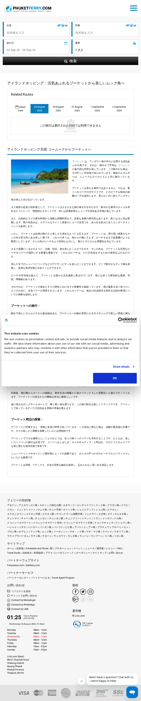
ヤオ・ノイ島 (77, 531)
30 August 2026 (58, 108)
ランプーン (97, 536)
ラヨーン (47, 536)
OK (115, 378)
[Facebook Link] (75, 592)
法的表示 (27, 552)
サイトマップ (99, 552)
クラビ (124, 505)
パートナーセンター (18, 577)
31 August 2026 (77, 108)
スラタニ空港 (33, 514)
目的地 (20, 548)
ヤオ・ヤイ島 (93, 531)
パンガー (32, 527)
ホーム (10, 548)
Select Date (22, 109)
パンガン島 (45, 527)
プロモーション (63, 548)
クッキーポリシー (80, 552)
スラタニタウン (15, 514)
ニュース (90, 548)
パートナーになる (40, 577)
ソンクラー (90, 514)
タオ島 (102, 514)
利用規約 (38, 552)
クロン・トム (14, 509)
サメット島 (69, 509)
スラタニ (112, 509)
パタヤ (22, 527)
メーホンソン (60, 531)
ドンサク (107, 518)
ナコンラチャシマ (103, 522)
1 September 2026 (97, 108)
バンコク (58, 527)
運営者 (100, 548)
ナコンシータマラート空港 (78, 522)
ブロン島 (12, 531)
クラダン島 (113, 505)
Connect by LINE (19, 609)
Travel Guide (13, 552)
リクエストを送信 (20, 591)
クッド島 (100, 505)
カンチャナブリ (85, 505)
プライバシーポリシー (57, 552)
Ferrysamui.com (15, 565)
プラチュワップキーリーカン (112, 527)
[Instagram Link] (90, 592)
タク (110, 514)
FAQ (119, 548)
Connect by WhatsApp (23, 604)
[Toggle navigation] (134, 7)
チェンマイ (13, 518)
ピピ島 (68, 527)
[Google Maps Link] (75, 599)
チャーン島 (27, 518)
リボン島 (119, 536)
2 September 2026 (119, 108)
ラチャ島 (35, 536)
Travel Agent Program (63, 577)
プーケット (78, 161)
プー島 (91, 527)
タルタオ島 (120, 514)
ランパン (84, 536)
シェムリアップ (85, 509)
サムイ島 (42, 509)
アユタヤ (23, 505)
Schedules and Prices (37, 548)
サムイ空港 (55, 509)
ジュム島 (100, 509)
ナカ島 (117, 518)
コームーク (124, 165)
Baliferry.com (33, 565)
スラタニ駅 (48, 514)
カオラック (69, 505)
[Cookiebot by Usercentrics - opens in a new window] (121, 320)
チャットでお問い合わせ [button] (24, 595)
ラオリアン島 (121, 531)
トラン (96, 518)
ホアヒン (23, 531)
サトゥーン (29, 509)
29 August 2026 (39, 108)
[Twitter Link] (83, 592)
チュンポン (41, 518)
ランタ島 (72, 536)
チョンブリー (72, 518)
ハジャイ (12, 527)
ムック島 (46, 531)
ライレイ (107, 531)
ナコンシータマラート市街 (47, 522)
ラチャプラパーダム (18, 536)
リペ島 (108, 536)
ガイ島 (33, 505)
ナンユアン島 (122, 522)
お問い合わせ (116, 552)
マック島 (35, 531)
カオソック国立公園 (50, 505)
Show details (121, 366)
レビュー (110, 548)
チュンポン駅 (56, 518)
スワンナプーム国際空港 (69, 514)
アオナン (12, 505)
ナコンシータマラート (19, 522)
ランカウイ (60, 536)
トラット (86, 518)
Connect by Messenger (23, 600)
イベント (78, 548)
